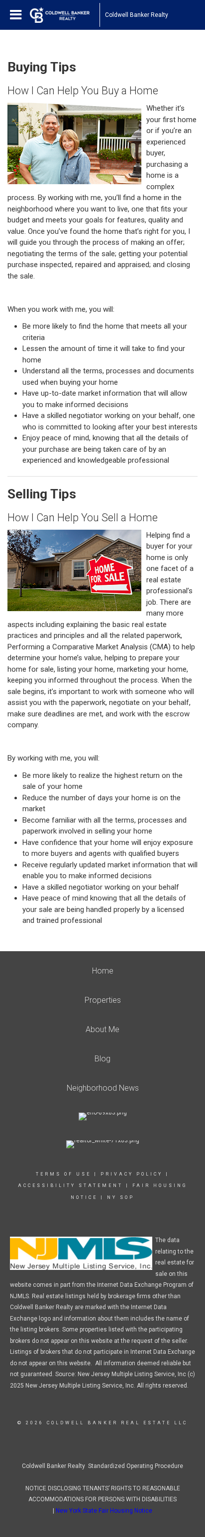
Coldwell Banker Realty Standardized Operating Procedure (102, 1466)
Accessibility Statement (70, 1185)
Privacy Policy (132, 1174)
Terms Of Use (63, 1174)
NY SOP (120, 1197)
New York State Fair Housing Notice (104, 1510)
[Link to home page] (65, 15)
